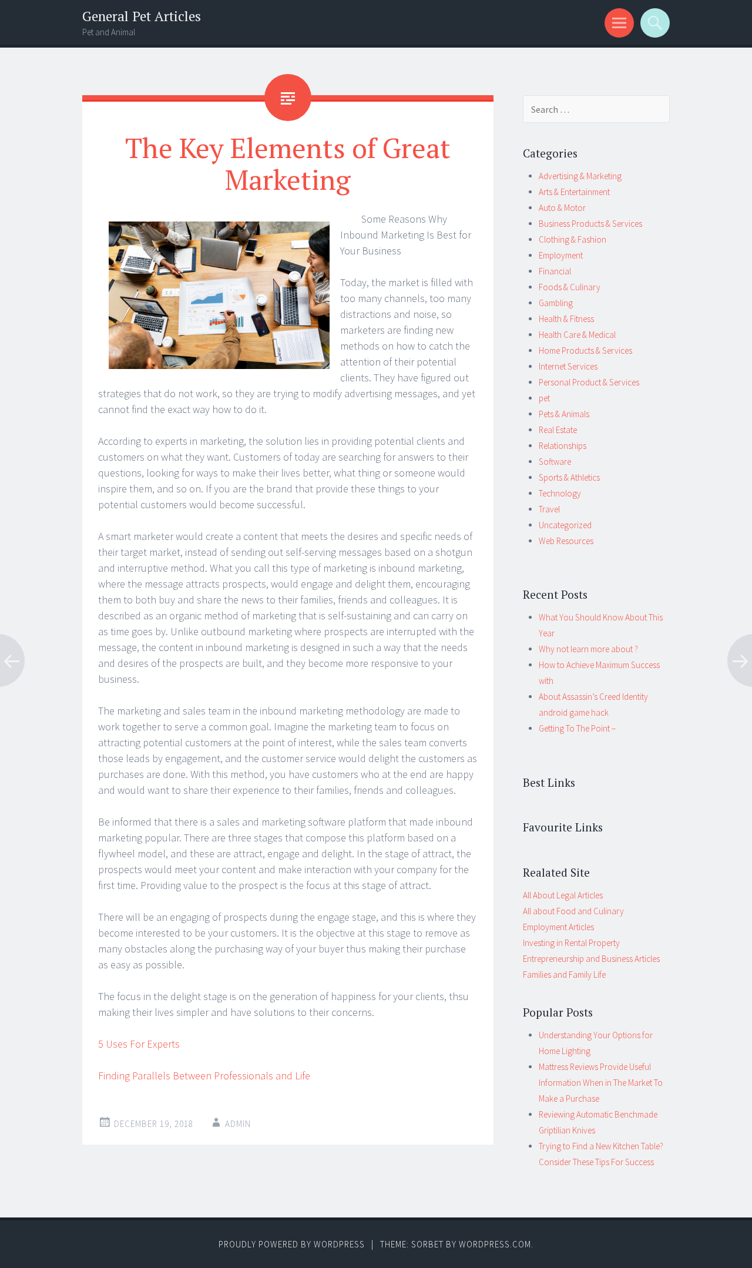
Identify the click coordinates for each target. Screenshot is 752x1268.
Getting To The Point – (577, 728)
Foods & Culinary (569, 287)
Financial (555, 271)
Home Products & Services (585, 350)
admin (238, 1123)
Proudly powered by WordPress (292, 1244)
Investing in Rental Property (571, 942)
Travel (549, 509)
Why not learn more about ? (588, 649)
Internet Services (568, 366)
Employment (561, 255)
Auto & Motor (562, 207)
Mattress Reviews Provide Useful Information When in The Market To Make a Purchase (601, 1082)
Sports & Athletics (569, 477)
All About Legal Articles (563, 895)
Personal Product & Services (589, 382)
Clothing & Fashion (572, 239)
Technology (560, 493)
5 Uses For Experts (139, 1044)
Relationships (562, 445)
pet (544, 398)
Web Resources (566, 540)
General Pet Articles (141, 16)
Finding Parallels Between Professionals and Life (204, 1075)
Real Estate (558, 429)
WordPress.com (495, 1244)
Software (555, 461)
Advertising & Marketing (580, 176)
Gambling (556, 302)
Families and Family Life (564, 974)
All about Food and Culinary (573, 911)
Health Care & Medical (577, 334)
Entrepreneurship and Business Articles (591, 958)
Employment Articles (558, 926)
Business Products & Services (590, 223)
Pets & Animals (564, 414)
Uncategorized (565, 525)
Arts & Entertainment (574, 191)
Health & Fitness (566, 318)
